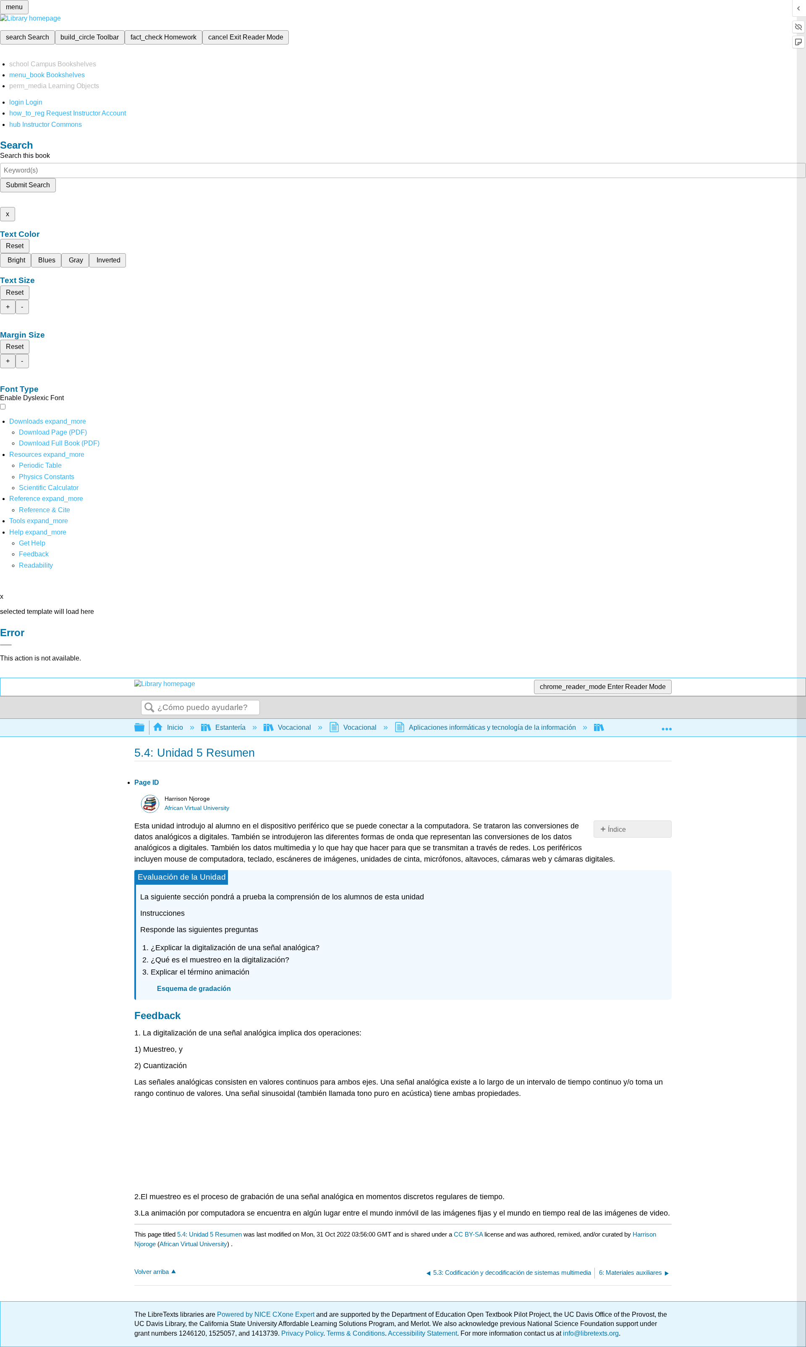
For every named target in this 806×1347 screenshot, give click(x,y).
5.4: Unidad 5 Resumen (209, 1234)
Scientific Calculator (49, 487)
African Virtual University (197, 808)
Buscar (149, 708)
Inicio (175, 727)
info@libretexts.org (590, 1333)
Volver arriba (151, 1271)
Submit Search (28, 185)
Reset (15, 245)
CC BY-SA (469, 1234)
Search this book (25, 155)
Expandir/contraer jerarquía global (144, 728)
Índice (617, 829)
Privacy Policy (302, 1333)
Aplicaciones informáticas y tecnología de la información (492, 727)
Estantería (230, 727)
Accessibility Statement (422, 1333)
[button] (34, 554)
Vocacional (294, 727)
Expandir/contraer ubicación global (667, 725)
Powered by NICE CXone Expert (266, 1314)
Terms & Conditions (356, 1333)
